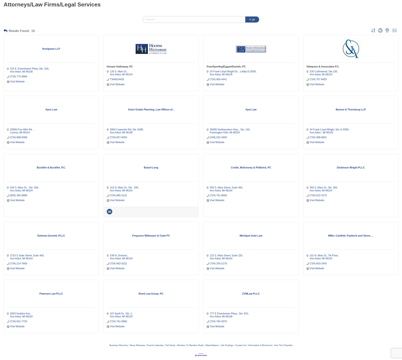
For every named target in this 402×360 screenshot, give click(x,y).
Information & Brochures (260, 345)
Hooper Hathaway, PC (120, 66)
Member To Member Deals (190, 345)
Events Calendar (155, 345)
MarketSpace (212, 345)
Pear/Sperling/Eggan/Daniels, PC (226, 66)
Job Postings (227, 345)
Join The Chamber (283, 345)
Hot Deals (170, 345)
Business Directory (118, 345)
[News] (109, 213)
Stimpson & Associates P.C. (323, 66)
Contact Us (240, 345)
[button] (5, 31)
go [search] (253, 19)
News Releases (137, 345)
